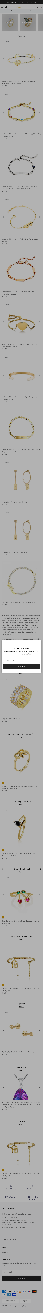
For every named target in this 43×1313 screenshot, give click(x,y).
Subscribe (21, 666)
